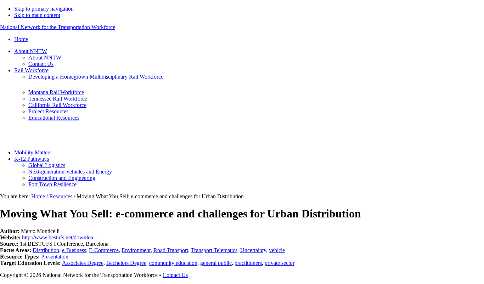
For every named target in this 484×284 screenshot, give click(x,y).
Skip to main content (37, 15)
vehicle (277, 250)
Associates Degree (82, 263)
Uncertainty (253, 250)
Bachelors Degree (126, 263)
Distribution (46, 250)
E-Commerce (104, 250)
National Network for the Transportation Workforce (57, 27)
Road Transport (170, 250)
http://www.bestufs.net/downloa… (60, 237)
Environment (136, 250)
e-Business (74, 250)
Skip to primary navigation (44, 9)
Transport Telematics (214, 250)
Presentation (54, 257)
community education (173, 263)
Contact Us (175, 275)
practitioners (248, 263)
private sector (279, 263)
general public (216, 263)
